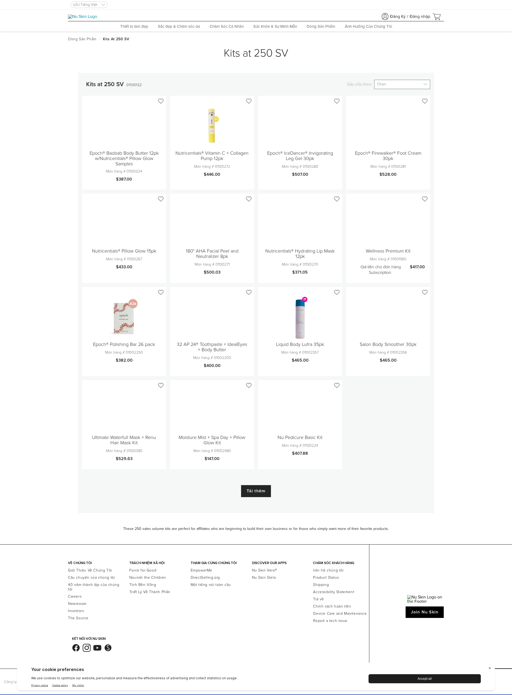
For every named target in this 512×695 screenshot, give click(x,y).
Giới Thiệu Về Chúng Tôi (90, 570)
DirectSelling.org (205, 577)
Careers (74, 596)
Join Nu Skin (424, 612)
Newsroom (77, 603)
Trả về (318, 599)
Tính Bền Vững (142, 584)
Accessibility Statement (333, 592)
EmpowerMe (201, 570)
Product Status (326, 577)
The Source (78, 618)
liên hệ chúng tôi (328, 570)
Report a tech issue (330, 620)
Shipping (321, 584)
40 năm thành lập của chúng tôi (93, 587)
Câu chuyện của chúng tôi (91, 577)
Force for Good (142, 570)
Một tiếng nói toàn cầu (211, 584)
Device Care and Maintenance (340, 613)
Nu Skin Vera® (264, 570)
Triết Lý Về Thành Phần (149, 592)
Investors (76, 611)
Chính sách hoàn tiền (332, 606)
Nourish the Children (147, 577)
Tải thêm (256, 491)
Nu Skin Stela (264, 577)
